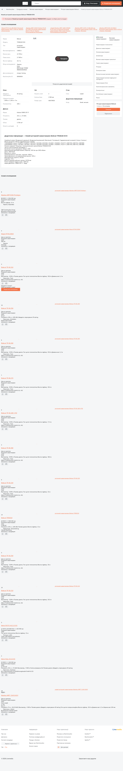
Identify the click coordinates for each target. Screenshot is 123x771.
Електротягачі (100, 90)
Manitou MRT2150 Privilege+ (11, 195)
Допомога (4, 737)
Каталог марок (33, 746)
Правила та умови (34, 734)
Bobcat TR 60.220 (7, 483)
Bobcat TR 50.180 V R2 (9, 413)
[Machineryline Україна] (10, 3)
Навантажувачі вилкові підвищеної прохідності (106, 78)
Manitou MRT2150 (105, 28)
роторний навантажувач (21, 46)
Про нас (3, 734)
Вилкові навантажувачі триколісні (106, 59)
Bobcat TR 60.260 (7, 343)
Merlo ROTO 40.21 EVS (9, 625)
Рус (6, 747)
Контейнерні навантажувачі (104, 94)
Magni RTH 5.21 (6, 28)
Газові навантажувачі (102, 63)
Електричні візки (101, 70)
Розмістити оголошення (11, 289)
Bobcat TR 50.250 (7, 556)
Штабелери (99, 55)
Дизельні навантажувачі (103, 48)
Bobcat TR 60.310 (7, 267)
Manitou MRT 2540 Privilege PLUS (36, 28)
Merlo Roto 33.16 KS (8, 659)
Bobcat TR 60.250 (7, 308)
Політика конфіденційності (37, 737)
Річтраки (98, 67)
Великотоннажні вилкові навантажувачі (107, 74)
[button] (62, 84)
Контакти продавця (7, 740)
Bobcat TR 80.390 (7, 448)
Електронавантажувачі (102, 52)
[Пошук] (33, 3)
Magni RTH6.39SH (7, 234)
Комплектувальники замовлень (105, 86)
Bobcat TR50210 (6, 518)
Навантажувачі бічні (102, 83)
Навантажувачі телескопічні (104, 44)
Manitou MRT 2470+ (81, 28)
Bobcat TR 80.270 (7, 378)
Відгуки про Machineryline (36, 743)
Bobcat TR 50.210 (7, 591)
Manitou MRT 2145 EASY (9, 695)
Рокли (98, 97)
